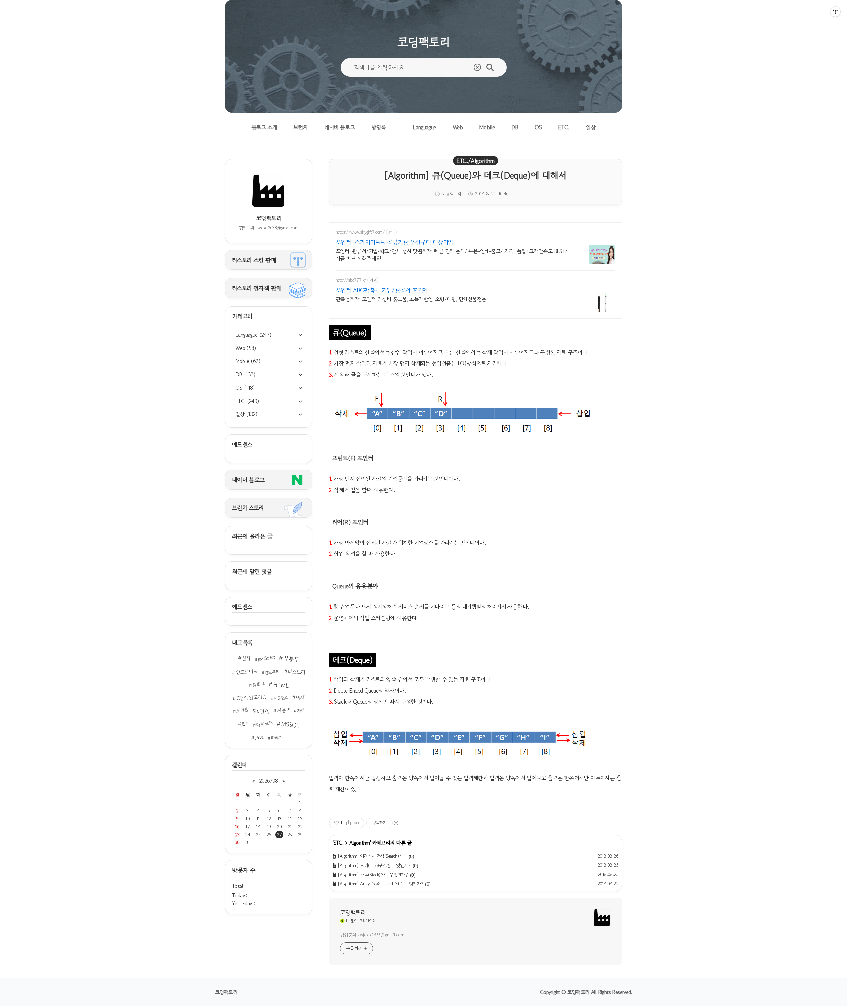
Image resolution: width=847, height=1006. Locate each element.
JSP (245, 723)
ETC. (563, 127)
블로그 (258, 684)
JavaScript (266, 658)
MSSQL (290, 724)
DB (514, 127)
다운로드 (264, 723)
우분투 (291, 659)
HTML (281, 685)
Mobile (487, 127)
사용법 (283, 710)
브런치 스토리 (248, 508)
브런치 (300, 127)
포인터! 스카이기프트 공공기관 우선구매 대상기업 (394, 242)
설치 (246, 658)
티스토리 (296, 671)
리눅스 (276, 737)
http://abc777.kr (351, 280)
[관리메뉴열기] (835, 12)
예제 (300, 698)
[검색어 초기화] (477, 67)
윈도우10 (272, 672)
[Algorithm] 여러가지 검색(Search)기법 (372, 856)
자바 (301, 710)
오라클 (242, 710)
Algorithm (359, 843)
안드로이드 (247, 672)
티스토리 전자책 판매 (256, 288)
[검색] (490, 67)
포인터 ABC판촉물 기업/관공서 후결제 (381, 290)
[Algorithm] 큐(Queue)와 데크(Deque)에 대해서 (475, 175)
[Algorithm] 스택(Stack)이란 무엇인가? (373, 874)
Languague (424, 127)
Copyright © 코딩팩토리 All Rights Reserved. (586, 992)
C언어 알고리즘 (251, 698)
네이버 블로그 (339, 127)
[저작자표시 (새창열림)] (396, 823)
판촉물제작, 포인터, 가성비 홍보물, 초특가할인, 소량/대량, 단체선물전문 (411, 299)
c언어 (263, 711)
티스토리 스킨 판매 (254, 260)
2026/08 (268, 781)
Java (259, 737)
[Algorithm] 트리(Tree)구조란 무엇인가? (374, 865)
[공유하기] (348, 823)
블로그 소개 (264, 127)
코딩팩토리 (352, 912)
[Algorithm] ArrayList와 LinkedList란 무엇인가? (380, 883)
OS (538, 127)
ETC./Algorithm (475, 160)
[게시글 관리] (357, 823)
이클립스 (280, 698)
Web (458, 127)
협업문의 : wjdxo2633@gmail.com (372, 935)
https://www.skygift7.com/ (360, 232)
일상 (591, 127)
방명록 (378, 127)
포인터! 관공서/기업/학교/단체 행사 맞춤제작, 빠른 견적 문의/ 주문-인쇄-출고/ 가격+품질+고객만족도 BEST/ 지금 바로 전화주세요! (452, 254)
